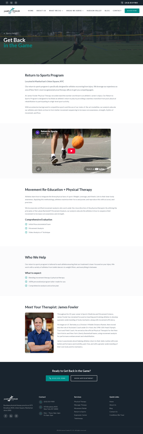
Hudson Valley (94, 11)
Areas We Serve (74, 11)
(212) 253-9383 (131, 3)
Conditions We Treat (116, 415)
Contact (117, 11)
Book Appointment (84, 378)
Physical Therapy (80, 401)
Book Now (132, 10)
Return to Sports (80, 412)
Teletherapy (78, 418)
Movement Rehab (80, 408)
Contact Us (113, 412)
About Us (41, 11)
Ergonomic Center (80, 415)
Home (30, 11)
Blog (107, 11)
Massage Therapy (80, 405)
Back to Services (12, 33)
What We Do (55, 11)
